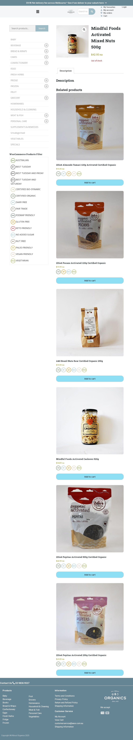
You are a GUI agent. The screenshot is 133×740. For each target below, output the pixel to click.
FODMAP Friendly (23, 215)
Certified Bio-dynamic (26, 189)
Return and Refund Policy (66, 702)
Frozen (6, 723)
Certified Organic (24, 195)
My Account (60, 716)
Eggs (5, 712)
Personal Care (35, 713)
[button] (37, 11)
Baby (5, 696)
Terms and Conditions (65, 696)
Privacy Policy (61, 699)
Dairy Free (19, 202)
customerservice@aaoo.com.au (69, 723)
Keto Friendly (22, 228)
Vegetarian (20, 260)
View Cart (59, 720)
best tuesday (21, 166)
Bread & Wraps (9, 706)
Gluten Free (20, 221)
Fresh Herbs (8, 716)
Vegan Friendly (22, 254)
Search (42, 28)
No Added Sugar (22, 234)
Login (124, 7)
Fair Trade (19, 208)
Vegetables (34, 716)
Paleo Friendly (22, 247)
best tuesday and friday (28, 173)
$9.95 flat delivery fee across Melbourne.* (65, 3)
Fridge (5, 719)
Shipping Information (64, 706)
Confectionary (9, 709)
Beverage (7, 699)
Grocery (32, 700)
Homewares (34, 703)
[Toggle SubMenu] (46, 45)
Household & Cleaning (39, 706)
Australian (20, 160)
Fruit (31, 696)
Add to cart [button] (89, 182)
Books (5, 702)
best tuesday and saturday (23, 181)
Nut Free (19, 241)
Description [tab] (66, 70)
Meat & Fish (34, 710)
